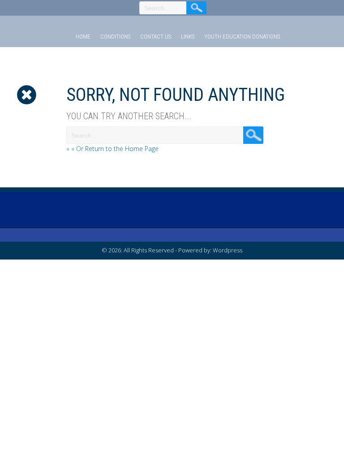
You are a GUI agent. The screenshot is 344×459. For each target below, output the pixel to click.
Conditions (115, 36)
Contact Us (155, 36)
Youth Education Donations (242, 36)
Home (83, 36)
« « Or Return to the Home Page (112, 148)
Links (187, 36)
